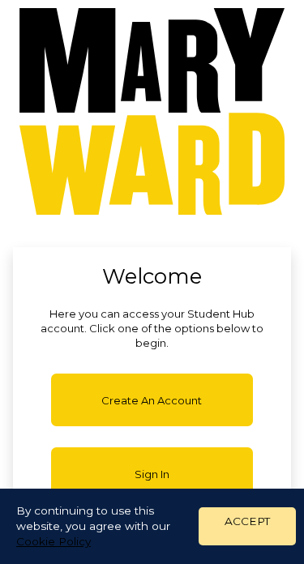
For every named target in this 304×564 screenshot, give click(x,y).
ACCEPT (247, 521)
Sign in (152, 474)
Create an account (151, 400)
